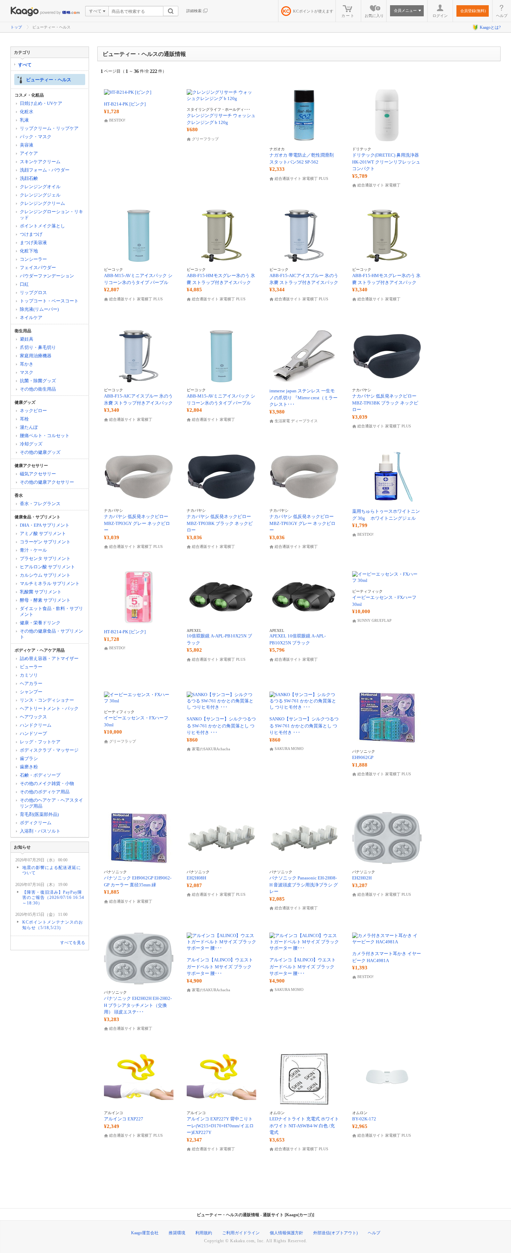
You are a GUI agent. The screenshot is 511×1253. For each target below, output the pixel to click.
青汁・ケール (33, 550)
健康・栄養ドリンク (40, 622)
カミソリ (29, 675)
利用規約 (203, 1232)
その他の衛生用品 (38, 389)
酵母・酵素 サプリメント (45, 600)
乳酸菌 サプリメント (41, 591)
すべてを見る (72, 942)
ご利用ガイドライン (241, 1232)
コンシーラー (33, 259)
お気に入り (374, 12)
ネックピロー (33, 410)
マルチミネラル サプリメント (50, 583)
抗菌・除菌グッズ (38, 380)
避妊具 (26, 339)
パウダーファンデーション (47, 275)
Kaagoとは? (490, 27)
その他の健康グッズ (40, 452)
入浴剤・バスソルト (40, 831)
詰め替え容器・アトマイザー (49, 658)
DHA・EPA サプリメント (45, 525)
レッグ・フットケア (40, 741)
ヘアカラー (31, 683)
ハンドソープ (33, 733)
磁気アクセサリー (38, 473)
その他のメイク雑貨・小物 (47, 783)
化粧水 (26, 111)
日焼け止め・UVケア (41, 103)
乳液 (24, 120)
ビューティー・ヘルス (48, 79)
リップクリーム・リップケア (49, 128)
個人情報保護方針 (286, 1232)
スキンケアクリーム (40, 161)
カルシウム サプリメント (45, 575)
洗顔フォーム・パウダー (45, 170)
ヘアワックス (33, 716)
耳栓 (24, 418)
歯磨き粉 (29, 766)
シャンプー (31, 691)
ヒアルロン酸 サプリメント (47, 566)
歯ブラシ (29, 758)
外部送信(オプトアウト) (335, 1232)
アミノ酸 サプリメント (43, 533)
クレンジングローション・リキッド (51, 214)
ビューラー (31, 666)
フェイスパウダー (38, 267)
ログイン (440, 16)
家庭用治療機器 (35, 355)
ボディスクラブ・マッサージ (49, 750)
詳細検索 (194, 11)
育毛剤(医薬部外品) (39, 814)
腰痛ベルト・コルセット (45, 435)
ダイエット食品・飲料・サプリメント (51, 611)
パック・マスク (35, 136)
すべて (25, 64)
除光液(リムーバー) (39, 309)
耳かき (26, 364)
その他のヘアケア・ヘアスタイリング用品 (51, 803)
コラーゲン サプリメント (45, 541)
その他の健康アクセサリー (47, 482)
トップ (16, 27)
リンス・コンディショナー (47, 700)
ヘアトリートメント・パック (49, 708)
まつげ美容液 (33, 242)
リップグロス (33, 292)
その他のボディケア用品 (45, 791)
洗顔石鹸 (29, 178)
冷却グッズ (31, 443)
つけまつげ (31, 234)
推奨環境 (177, 1232)
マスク (26, 372)
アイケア (29, 153)
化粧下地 (29, 250)
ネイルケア (31, 317)
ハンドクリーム (35, 725)
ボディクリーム (35, 822)
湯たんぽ (29, 427)
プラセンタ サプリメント (45, 558)
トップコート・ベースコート (49, 300)
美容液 (26, 145)
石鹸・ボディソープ (40, 775)
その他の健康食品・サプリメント (51, 634)
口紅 (24, 284)
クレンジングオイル (40, 186)
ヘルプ (502, 16)
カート (348, 16)
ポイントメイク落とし (42, 225)
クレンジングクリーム (42, 203)
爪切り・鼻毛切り (38, 347)
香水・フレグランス (40, 503)
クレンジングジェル (40, 195)
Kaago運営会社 (145, 1232)
